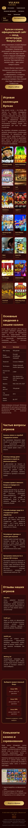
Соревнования (21, 8)
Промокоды (17, 14)
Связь (9, 14)
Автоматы (21, 11)
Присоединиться (19, 18)
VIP (4, 8)
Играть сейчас (14, 87)
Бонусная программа (10, 11)
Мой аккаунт (5, 19)
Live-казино (10, 8)
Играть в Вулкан (14, 803)
